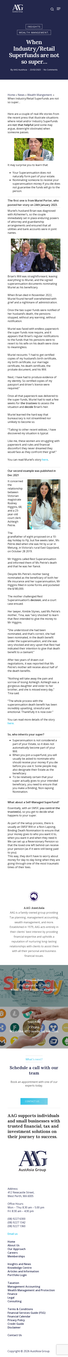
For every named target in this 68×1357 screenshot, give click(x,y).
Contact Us (15, 1335)
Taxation (13, 1283)
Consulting (14, 1301)
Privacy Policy (16, 1320)
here (45, 459)
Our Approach (17, 1249)
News (21, 95)
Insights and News (19, 1264)
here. (11, 723)
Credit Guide (16, 1324)
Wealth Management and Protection (31, 1290)
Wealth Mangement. (34, 32)
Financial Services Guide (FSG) (27, 1313)
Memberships (16, 1256)
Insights (34, 26)
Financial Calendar (19, 1316)
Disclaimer (14, 1327)
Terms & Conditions (20, 1309)
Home (11, 95)
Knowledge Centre (20, 1268)
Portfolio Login (17, 1275)
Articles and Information (23, 1271)
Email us (13, 1234)
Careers (13, 1252)
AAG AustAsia (20, 69)
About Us (13, 1245)
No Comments (51, 69)
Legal (11, 1297)
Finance (12, 1294)
